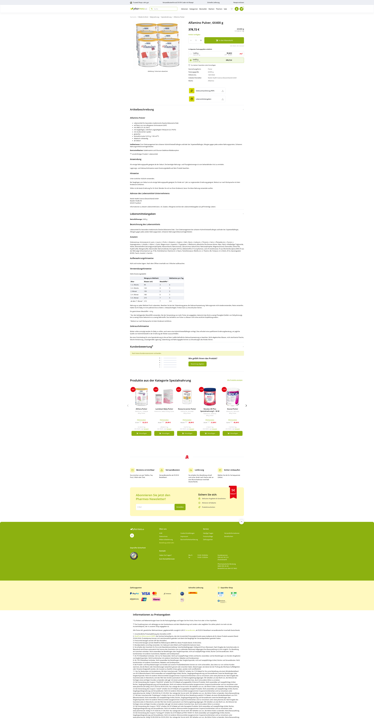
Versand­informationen (231, 533)
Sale (225, 9)
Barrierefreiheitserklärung (189, 539)
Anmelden (180, 507)
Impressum (184, 536)
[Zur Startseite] (138, 9)
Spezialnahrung (166, 17)
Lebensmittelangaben (143, 213)
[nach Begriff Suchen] (151, 9)
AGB (160, 533)
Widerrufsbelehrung (166, 539)
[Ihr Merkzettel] (232, 9)
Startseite (133, 17)
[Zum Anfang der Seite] (241, 521)
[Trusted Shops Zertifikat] (134, 556)
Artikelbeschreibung (142, 109)
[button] (246, 405)
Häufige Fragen (208, 533)
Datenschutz (163, 536)
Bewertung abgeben (197, 364)
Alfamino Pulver (179, 17)
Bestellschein (228, 536)
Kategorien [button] (194, 9)
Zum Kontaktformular (167, 559)
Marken (211, 9)
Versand (146, 429)
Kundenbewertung (141, 346)
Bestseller (203, 9)
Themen (219, 9)
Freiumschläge (208, 536)
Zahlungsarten (208, 539)
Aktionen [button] (184, 9)
